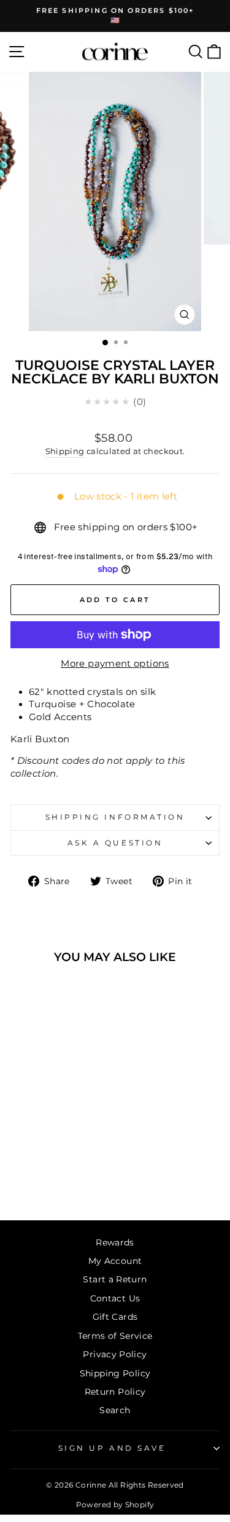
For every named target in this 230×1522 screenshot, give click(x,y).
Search (114, 1410)
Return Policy (115, 1392)
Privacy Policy (115, 1354)
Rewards (115, 1242)
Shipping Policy (115, 1373)
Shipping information (115, 817)
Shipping (65, 451)
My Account (115, 1261)
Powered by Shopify (115, 1504)
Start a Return (115, 1279)
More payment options (115, 663)
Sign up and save (112, 1448)
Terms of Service (115, 1336)
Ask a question (115, 843)
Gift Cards (115, 1317)
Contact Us (115, 1298)
